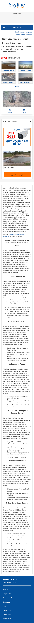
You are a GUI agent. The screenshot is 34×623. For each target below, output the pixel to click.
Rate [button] (24, 112)
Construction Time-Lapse (10, 598)
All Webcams (16, 174)
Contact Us (6, 602)
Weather (10, 112)
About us (5, 589)
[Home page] (4, 27)
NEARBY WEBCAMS (10, 121)
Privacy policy (7, 619)
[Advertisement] (17, 18)
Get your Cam (7, 594)
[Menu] (29, 27)
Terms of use (7, 610)
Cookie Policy (7, 614)
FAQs (4, 606)
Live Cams (16, 27)
